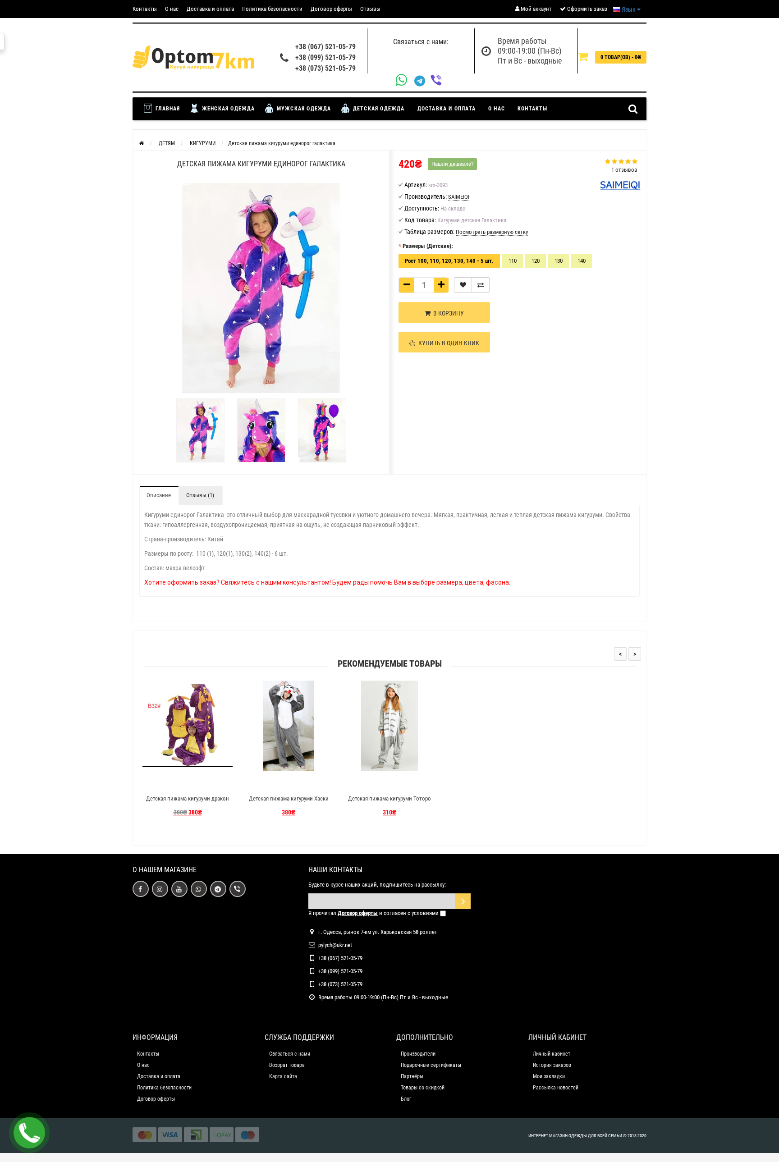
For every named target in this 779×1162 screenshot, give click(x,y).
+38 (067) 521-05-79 (325, 46)
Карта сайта (283, 1076)
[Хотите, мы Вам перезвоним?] (29, 1132)
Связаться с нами (289, 1054)
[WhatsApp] (404, 81)
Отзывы (370, 8)
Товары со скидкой (422, 1087)
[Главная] (141, 143)
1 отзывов (624, 169)
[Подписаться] (463, 901)
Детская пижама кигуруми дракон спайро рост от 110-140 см (187, 802)
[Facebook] (141, 889)
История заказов (552, 1065)
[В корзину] (166, 782)
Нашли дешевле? (452, 163)
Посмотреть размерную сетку (492, 232)
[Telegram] (422, 81)
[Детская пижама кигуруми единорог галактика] (200, 430)
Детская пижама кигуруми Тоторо (389, 798)
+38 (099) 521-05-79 (325, 57)
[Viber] (439, 81)
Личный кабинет (551, 1054)
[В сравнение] (481, 285)
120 (536, 260)
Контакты (145, 8)
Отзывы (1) (200, 495)
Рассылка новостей (555, 1087)
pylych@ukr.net (335, 945)
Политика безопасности (272, 8)
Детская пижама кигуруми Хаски (289, 798)
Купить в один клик (447, 343)
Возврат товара (287, 1065)
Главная (167, 108)
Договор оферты (331, 8)
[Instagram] (160, 889)
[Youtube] (179, 889)
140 (581, 260)
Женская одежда (227, 108)
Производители (418, 1054)
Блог (406, 1099)
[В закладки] (463, 285)
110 (513, 260)
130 (558, 260)
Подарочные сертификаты (431, 1065)
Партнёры (412, 1076)
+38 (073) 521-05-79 (325, 68)
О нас (172, 8)
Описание (159, 495)
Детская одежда (378, 108)
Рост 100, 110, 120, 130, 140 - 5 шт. (449, 260)
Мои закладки (549, 1076)
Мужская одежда (303, 108)
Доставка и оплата (210, 8)
